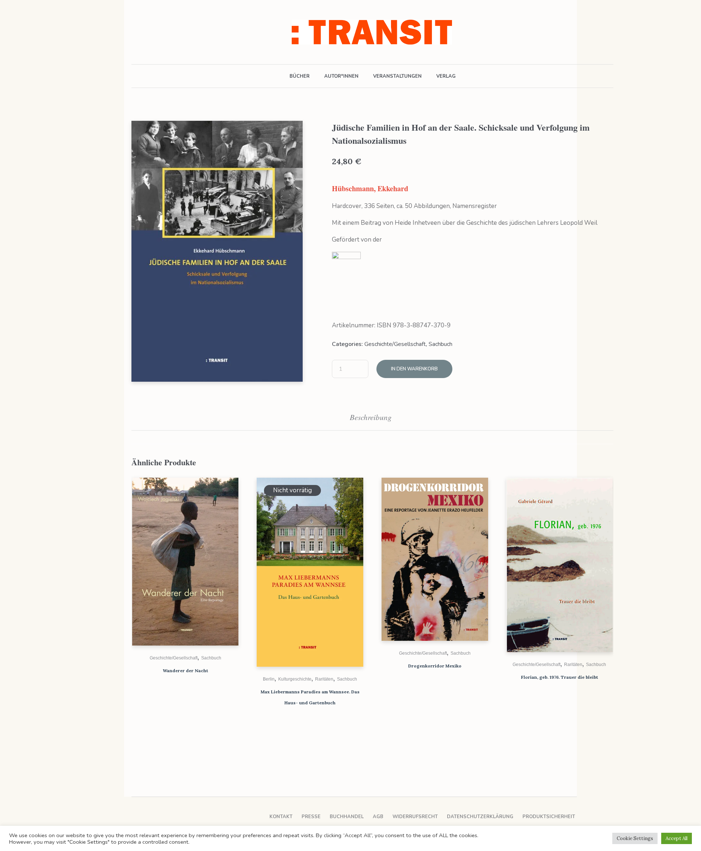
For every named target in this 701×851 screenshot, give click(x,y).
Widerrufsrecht (415, 816)
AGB (378, 816)
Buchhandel (347, 816)
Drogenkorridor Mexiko (434, 666)
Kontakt (280, 816)
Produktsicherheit (548, 816)
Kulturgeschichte (294, 679)
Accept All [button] (676, 838)
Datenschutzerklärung (480, 816)
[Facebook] (136, 32)
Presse (311, 816)
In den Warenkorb (414, 369)
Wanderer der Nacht (185, 670)
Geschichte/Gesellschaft (395, 344)
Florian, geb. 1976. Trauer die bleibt (559, 677)
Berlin (269, 679)
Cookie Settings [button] (635, 838)
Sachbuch (440, 344)
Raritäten (324, 679)
